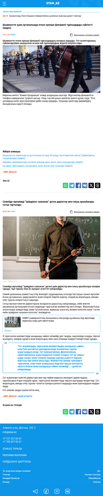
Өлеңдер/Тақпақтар (11, 478)
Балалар (96, 482)
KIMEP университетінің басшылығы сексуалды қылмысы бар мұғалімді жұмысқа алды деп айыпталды (58, 319)
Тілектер (6, 474)
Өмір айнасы (9, 172)
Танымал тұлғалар (92, 474)
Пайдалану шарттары (17, 461)
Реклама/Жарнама (15, 455)
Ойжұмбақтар (94, 478)
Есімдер (6, 482)
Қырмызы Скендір (12, 405)
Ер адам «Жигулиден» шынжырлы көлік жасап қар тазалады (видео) (38, 165)
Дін (98, 471)
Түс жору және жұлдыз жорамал (17, 471)
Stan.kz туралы (12, 448)
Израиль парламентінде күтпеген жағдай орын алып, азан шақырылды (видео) (43, 162)
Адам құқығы (25, 396)
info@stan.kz (10, 432)
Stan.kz (6, 180)
